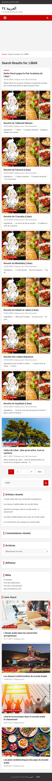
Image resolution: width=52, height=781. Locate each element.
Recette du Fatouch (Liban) (17, 170)
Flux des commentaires (13, 586)
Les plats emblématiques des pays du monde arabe (24, 517)
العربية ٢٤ (9, 8)
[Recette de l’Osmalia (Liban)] (26, 198)
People (6, 70)
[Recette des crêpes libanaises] (26, 339)
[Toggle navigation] (5, 18)
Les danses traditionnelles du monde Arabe (21, 504)
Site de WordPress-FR (12, 589)
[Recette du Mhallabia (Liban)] (26, 245)
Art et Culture (10, 117)
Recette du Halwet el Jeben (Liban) (21, 310)
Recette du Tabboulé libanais (18, 123)
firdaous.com (19, 79)
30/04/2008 (8, 126)
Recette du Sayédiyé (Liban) (18, 403)
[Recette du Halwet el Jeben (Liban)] (26, 292)
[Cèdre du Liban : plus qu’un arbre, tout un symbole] (26, 432)
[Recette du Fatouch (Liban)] (26, 152)
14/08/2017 (8, 679)
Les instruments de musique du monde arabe (22, 522)
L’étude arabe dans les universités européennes (22, 499)
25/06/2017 (8, 766)
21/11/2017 (8, 639)
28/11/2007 (8, 456)
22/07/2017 (8, 723)
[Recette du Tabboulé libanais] (26, 105)
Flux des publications (12, 583)
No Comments (31, 79)
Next (39, 472)
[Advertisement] (26, 36)
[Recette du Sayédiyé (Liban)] (26, 385)
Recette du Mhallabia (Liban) (18, 263)
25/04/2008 (8, 407)
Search (46, 483)
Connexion (8, 580)
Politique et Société (12, 710)
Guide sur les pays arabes (14, 444)
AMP (38, 777)
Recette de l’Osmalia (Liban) (18, 216)
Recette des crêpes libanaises (18, 356)
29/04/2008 (8, 220)
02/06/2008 (8, 79)
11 (31, 472)
